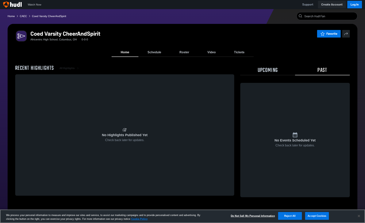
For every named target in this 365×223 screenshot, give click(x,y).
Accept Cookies (317, 215)
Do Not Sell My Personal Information (253, 215)
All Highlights (67, 68)
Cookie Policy (139, 219)
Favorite (331, 33)
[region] (182, 216)
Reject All (290, 215)
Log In (355, 4)
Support (307, 4)
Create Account (332, 4)
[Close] (359, 216)
